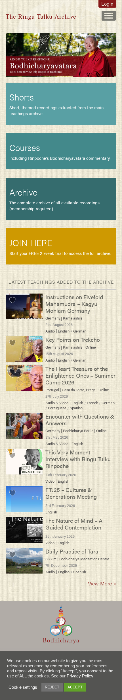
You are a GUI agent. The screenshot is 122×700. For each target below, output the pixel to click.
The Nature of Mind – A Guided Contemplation (73, 523)
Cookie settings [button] (23, 687)
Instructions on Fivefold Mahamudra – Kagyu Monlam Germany (74, 303)
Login (107, 3)
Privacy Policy (80, 676)
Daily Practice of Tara (71, 551)
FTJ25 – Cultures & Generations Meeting (71, 492)
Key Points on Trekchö (72, 339)
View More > (102, 583)
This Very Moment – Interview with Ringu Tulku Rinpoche (78, 459)
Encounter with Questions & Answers (79, 419)
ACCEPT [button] (75, 687)
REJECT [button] (52, 687)
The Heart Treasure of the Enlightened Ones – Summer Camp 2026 (80, 375)
